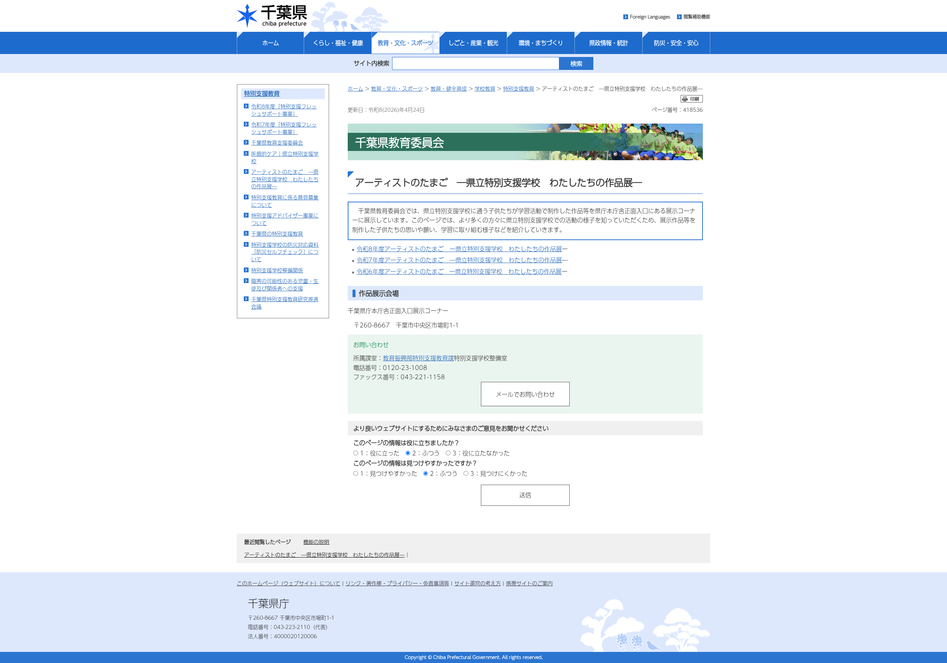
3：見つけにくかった (499, 473)
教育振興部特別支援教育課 (418, 358)
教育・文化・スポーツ (405, 42)
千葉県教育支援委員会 (277, 142)
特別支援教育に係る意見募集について (285, 201)
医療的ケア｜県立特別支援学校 (285, 157)
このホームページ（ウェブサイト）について (288, 583)
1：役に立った (380, 453)
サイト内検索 (371, 63)
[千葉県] (272, 16)
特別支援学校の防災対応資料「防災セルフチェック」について (285, 251)
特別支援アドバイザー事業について (285, 219)
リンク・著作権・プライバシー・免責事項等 (397, 583)
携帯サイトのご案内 (529, 583)
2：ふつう (426, 453)
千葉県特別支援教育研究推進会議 (285, 302)
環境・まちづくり (541, 42)
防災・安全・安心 (676, 42)
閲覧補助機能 (697, 16)
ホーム (270, 42)
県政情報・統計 (608, 42)
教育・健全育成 (449, 88)
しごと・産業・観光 (473, 42)
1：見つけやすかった (388, 473)
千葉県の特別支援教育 (277, 233)
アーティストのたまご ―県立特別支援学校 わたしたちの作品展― (285, 179)
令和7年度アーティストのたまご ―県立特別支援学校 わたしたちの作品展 (459, 260)
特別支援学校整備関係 (277, 270)
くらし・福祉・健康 (338, 42)
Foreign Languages (650, 16)
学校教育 (485, 88)
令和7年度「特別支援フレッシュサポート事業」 (284, 128)
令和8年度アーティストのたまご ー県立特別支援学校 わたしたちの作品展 (459, 248)
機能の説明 (316, 542)
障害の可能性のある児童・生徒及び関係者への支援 (285, 284)
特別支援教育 (262, 93)
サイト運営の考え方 (477, 583)
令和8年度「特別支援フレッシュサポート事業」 (284, 110)
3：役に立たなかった (481, 453)
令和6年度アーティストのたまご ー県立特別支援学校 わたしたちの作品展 (459, 271)
